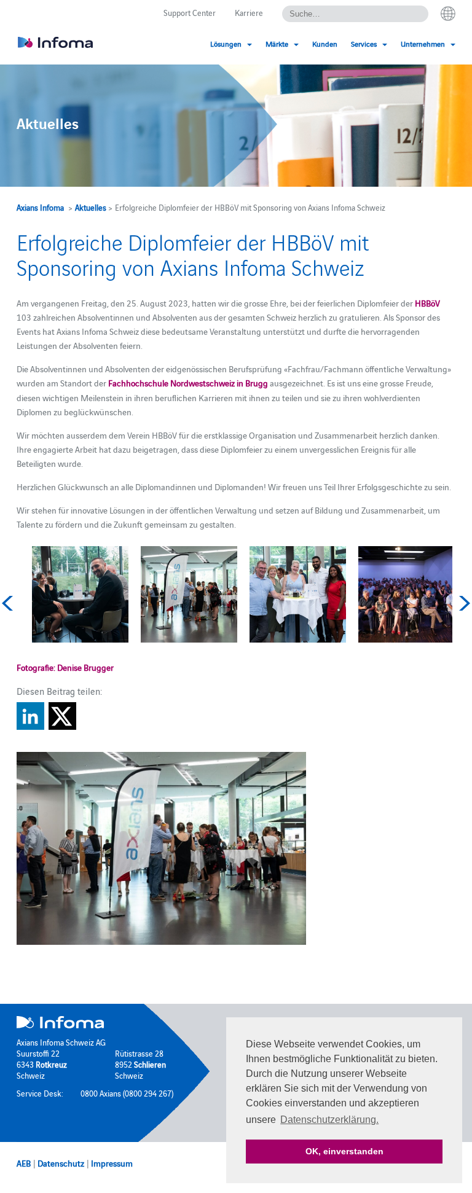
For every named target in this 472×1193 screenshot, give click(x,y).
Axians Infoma (40, 207)
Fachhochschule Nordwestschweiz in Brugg (188, 383)
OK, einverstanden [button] (344, 1151)
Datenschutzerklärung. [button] (329, 1119)
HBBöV (427, 303)
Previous (9, 603)
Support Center (189, 12)
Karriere (249, 12)
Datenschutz (60, 1163)
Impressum (112, 1163)
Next (462, 603)
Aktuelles (90, 207)
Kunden (324, 43)
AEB (24, 1163)
